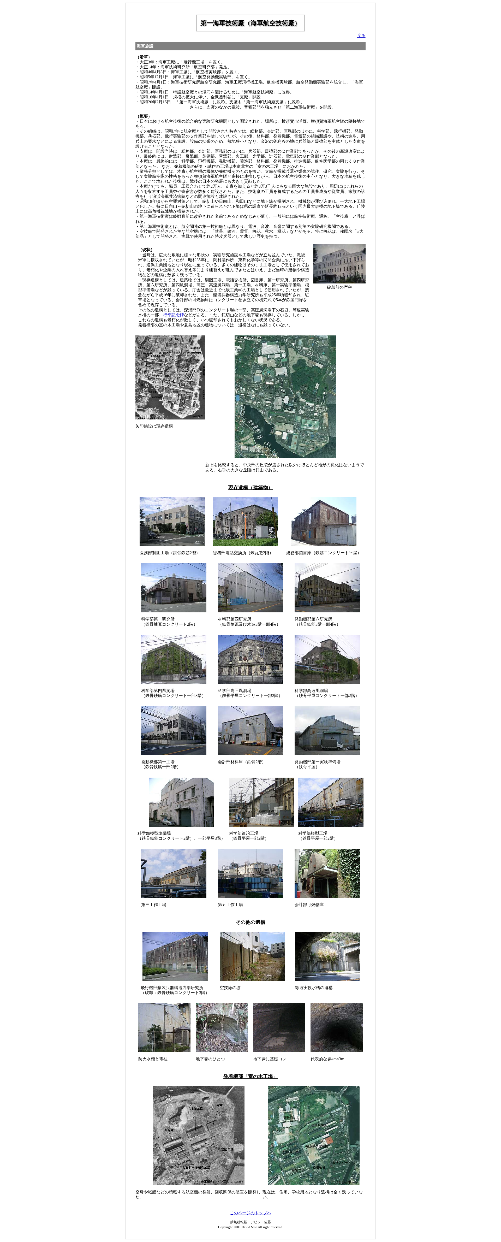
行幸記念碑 (173, 315)
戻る (361, 35)
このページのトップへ (250, 1213)
